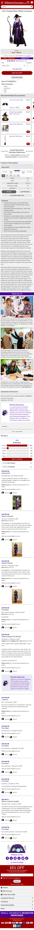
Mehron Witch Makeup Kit (16, 124)
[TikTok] (26, 858)
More (3, 909)
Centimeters (25, 191)
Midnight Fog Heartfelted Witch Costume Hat (15, 113)
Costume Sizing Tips (17, 195)
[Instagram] (19, 858)
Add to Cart (17, 73)
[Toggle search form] (28, 2)
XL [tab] (18, 175)
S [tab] (7, 175)
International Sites (7, 905)
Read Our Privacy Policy (17, 884)
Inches (9, 191)
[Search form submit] (31, 6)
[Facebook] (7, 858)
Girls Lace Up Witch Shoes (16, 100)
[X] (11, 858)
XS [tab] (3, 175)
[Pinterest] (15, 858)
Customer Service (7, 898)
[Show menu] (2, 2)
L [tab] (14, 175)
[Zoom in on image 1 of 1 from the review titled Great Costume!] (17, 549)
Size (3, 63)
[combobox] (15, 6)
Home (5, 887)
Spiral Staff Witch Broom (15, 136)
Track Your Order (9, 894)
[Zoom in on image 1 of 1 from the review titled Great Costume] (17, 596)
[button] (32, 2)
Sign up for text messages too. (12, 878)
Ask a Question (17, 431)
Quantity (29, 63)
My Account (7, 891)
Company (4, 902)
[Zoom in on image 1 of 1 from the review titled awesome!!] (17, 502)
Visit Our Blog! (17, 862)
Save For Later (17, 77)
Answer (4, 426)
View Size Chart (17, 69)
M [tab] (10, 175)
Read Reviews (20, 61)
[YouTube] (22, 858)
